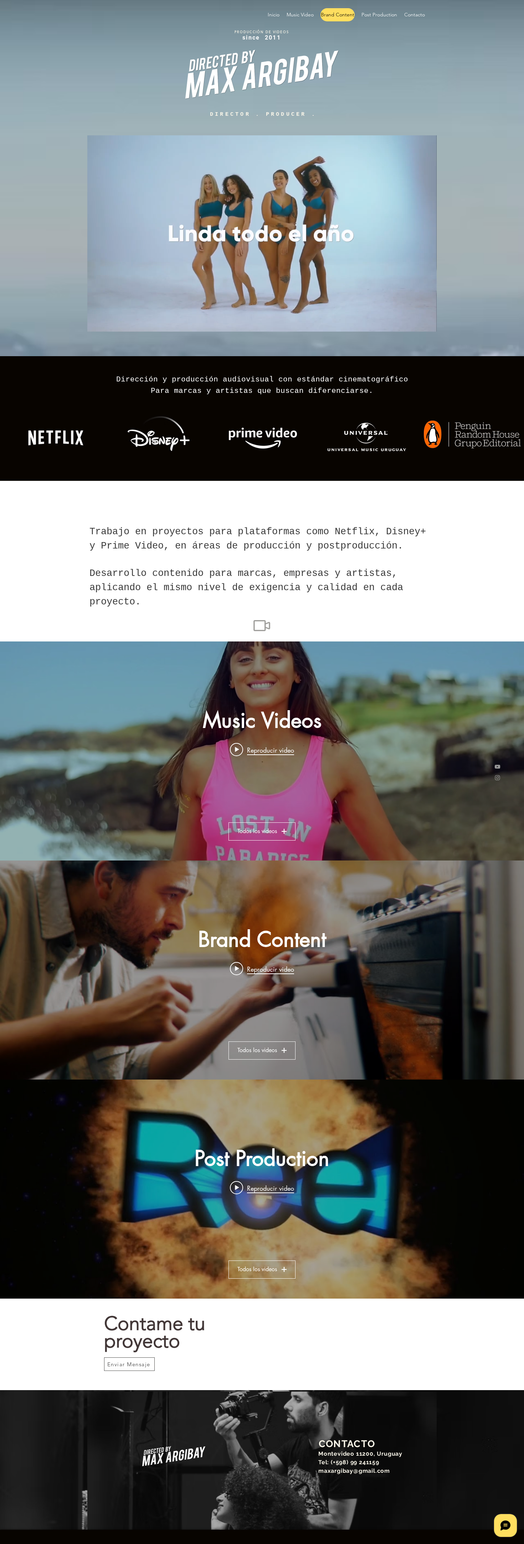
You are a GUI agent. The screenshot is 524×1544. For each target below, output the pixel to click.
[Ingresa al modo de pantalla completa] (427, 322)
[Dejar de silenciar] (108, 322)
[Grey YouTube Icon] (497, 766)
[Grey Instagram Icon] (497, 777)
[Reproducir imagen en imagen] (415, 322)
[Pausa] (96, 322)
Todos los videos (257, 831)
